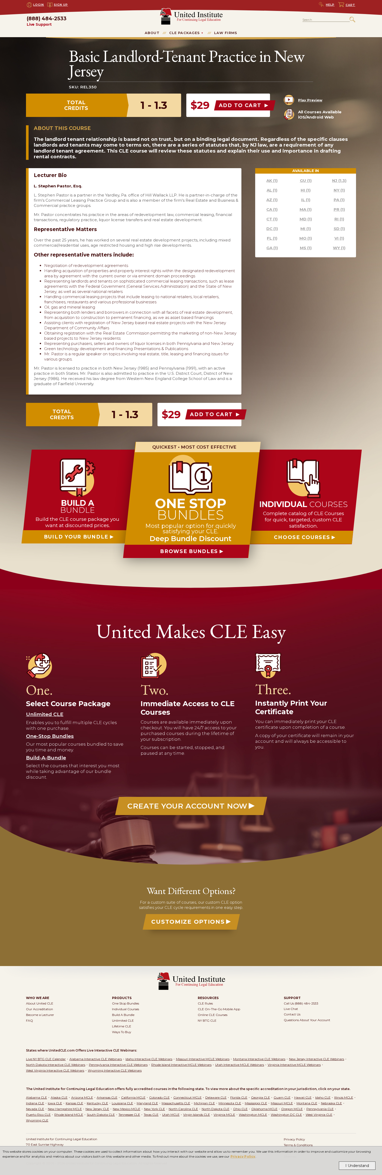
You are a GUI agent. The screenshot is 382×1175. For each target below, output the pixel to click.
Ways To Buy (121, 1032)
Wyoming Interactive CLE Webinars (115, 1070)
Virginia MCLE (224, 1115)
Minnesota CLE (230, 1103)
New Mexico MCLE (126, 1109)
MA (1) (306, 209)
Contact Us (292, 1014)
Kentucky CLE (97, 1103)
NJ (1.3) (339, 180)
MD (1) (306, 218)
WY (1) (339, 247)
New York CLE (154, 1109)
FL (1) (272, 238)
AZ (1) (272, 199)
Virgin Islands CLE (196, 1115)
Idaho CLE (323, 1097)
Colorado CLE (159, 1097)
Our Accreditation (39, 1009)
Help (330, 4)
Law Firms (225, 33)
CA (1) (272, 209)
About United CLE (39, 1003)
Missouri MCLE (282, 1103)
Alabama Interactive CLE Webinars (95, 1059)
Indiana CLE (35, 1103)
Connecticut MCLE (187, 1097)
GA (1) (272, 247)
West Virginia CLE (319, 1115)
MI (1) (305, 228)
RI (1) (339, 218)
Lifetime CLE (121, 1026)
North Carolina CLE (183, 1109)
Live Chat (291, 1009)
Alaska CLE (59, 1097)
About (152, 33)
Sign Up (61, 4)
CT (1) (272, 218)
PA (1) (339, 199)
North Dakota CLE (215, 1109)
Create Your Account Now (187, 806)
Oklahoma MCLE (264, 1109)
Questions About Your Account (307, 1020)
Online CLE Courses (212, 1015)
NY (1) (339, 190)
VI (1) (339, 238)
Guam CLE (282, 1097)
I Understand (357, 1165)
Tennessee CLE (129, 1115)
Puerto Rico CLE (38, 1115)
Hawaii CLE (303, 1097)
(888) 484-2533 (47, 21)
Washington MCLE (253, 1115)
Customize (188, 921)
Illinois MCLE (343, 1097)
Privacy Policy (242, 1156)
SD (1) (339, 228)
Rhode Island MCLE (68, 1115)
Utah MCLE (171, 1115)
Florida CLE (238, 1097)
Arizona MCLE (82, 1097)
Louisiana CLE (122, 1103)
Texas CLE (151, 1115)
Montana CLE (307, 1103)
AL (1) (272, 190)
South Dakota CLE (101, 1115)
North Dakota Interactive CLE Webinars (55, 1065)
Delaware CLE (216, 1097)
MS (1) (306, 247)
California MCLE (133, 1097)
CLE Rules (205, 1003)
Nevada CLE (35, 1109)
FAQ (29, 1020)
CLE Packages (184, 33)
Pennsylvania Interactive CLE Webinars (118, 1065)
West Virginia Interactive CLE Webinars (55, 1070)
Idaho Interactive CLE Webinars (149, 1059)
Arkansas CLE (107, 1097)
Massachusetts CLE (176, 1103)
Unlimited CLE (123, 1020)
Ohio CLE (240, 1109)
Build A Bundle (123, 1015)
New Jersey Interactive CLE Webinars (316, 1059)
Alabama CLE (36, 1097)
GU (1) (306, 180)
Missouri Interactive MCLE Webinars (202, 1059)
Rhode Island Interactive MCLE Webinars (181, 1065)
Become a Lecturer (40, 1015)
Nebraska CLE (331, 1103)
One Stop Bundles (125, 1003)
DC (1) (272, 228)
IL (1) (305, 199)
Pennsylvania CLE (320, 1109)
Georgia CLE (260, 1097)
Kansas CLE (74, 1103)
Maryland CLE (147, 1103)
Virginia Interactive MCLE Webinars (294, 1065)
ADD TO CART (241, 105)
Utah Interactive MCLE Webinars (239, 1065)
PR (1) (339, 209)
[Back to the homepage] (191, 10)
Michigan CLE (204, 1103)
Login (38, 4)
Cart (350, 5)
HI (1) (306, 190)
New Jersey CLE (97, 1109)
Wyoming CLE (37, 1120)
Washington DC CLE (286, 1115)
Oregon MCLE (292, 1109)
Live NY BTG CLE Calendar (46, 1059)
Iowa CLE (55, 1103)
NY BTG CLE (207, 1020)
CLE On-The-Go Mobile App (219, 1009)
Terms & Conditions (298, 1145)
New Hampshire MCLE (65, 1109)
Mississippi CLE (256, 1103)
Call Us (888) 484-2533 (301, 1003)
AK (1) (272, 180)
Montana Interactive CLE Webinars (259, 1059)
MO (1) (305, 238)
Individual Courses (125, 1009)
